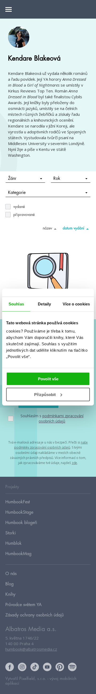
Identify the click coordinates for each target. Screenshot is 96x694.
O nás (11, 574)
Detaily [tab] (44, 303)
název (47, 228)
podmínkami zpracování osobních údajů (61, 418)
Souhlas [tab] (16, 303)
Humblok (13, 543)
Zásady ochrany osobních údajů (34, 615)
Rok (56, 178)
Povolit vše (48, 379)
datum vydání (73, 228)
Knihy (10, 594)
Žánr (12, 178)
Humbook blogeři (21, 523)
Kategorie (17, 192)
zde (74, 463)
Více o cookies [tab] (76, 303)
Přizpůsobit (45, 394)
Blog (9, 584)
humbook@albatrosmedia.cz (31, 649)
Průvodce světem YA (23, 605)
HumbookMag (18, 554)
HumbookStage (19, 512)
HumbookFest (17, 502)
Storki (10, 533)
